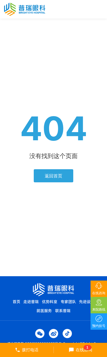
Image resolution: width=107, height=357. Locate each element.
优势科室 (49, 301)
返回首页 (53, 175)
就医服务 (44, 310)
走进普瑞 (31, 301)
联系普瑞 (63, 310)
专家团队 (68, 301)
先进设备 (86, 301)
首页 (16, 301)
